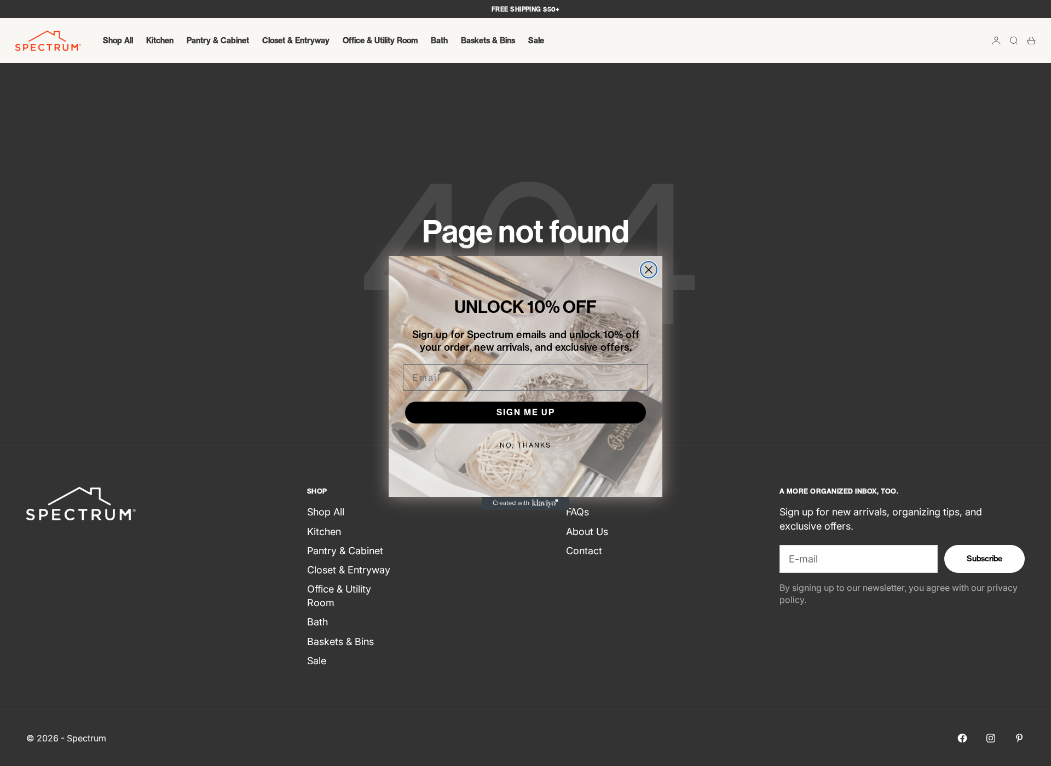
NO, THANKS (525, 445)
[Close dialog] (648, 270)
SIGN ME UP (525, 412)
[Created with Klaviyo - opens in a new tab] (525, 503)
